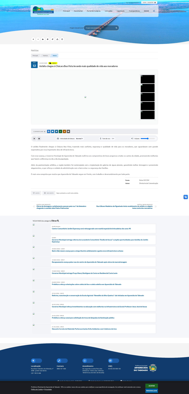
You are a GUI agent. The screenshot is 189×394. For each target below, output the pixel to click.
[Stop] (39, 138)
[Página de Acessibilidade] (62, 39)
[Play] (34, 138)
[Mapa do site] (57, 39)
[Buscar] (116, 28)
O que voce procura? (77, 28)
